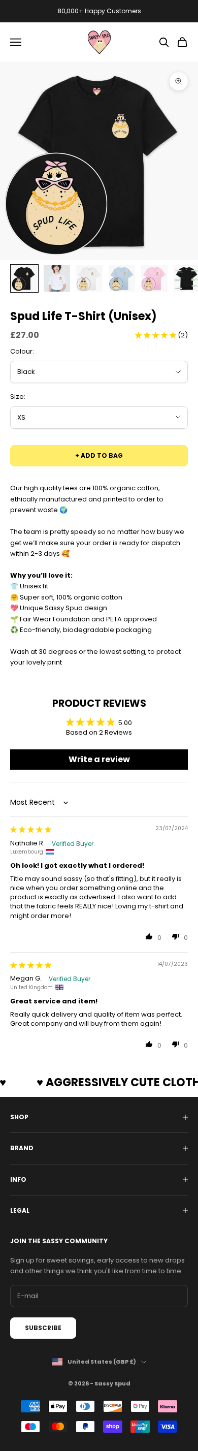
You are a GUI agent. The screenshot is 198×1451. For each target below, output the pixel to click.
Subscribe (43, 1327)
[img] (30, 829)
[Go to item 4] (122, 278)
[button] (156, 335)
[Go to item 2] (57, 278)
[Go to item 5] (154, 278)
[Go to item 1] (24, 278)
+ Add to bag (99, 455)
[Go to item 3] (89, 278)
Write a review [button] (99, 759)
